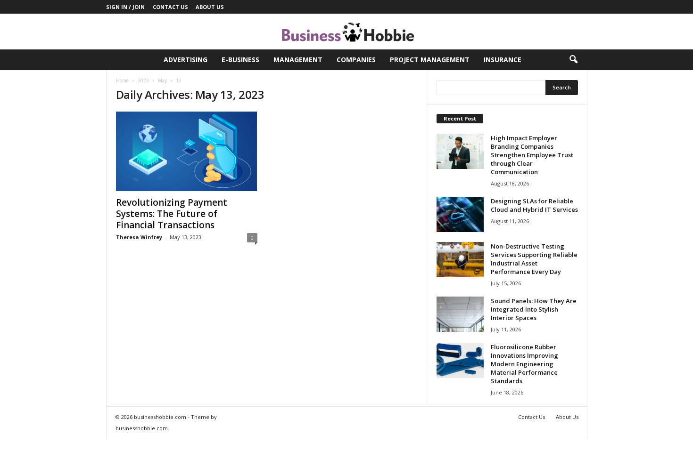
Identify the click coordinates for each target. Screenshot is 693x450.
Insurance (502, 59)
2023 (143, 80)
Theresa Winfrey (139, 237)
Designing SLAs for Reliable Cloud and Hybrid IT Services (534, 205)
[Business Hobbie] (346, 31)
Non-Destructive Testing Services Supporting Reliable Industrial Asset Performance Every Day (534, 259)
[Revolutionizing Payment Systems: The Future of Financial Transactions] (186, 151)
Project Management (430, 59)
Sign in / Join (125, 6)
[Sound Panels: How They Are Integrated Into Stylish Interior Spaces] (460, 314)
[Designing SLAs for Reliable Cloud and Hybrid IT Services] (460, 214)
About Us (210, 6)
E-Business (240, 59)
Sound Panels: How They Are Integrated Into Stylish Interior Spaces (534, 309)
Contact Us (170, 6)
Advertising (185, 59)
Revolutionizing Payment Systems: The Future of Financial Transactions (171, 213)
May (162, 80)
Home (122, 80)
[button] (573, 59)
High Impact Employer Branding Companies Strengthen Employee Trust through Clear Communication (532, 155)
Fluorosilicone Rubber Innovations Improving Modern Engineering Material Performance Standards (524, 364)
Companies (356, 59)
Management (297, 59)
